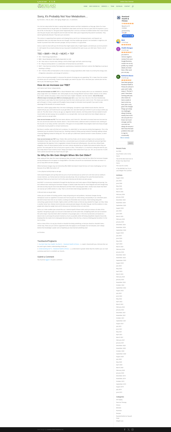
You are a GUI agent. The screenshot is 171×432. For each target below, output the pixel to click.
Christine (42, 20)
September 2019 (121, 384)
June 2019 (119, 392)
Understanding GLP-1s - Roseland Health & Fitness (54, 249)
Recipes (118, 413)
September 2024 (121, 230)
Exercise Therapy (121, 402)
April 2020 (119, 365)
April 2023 (119, 271)
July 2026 (119, 181)
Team (112, 6)
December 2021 (121, 312)
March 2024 (119, 246)
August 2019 (120, 387)
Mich (123, 40)
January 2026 (120, 197)
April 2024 (119, 244)
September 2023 (121, 260)
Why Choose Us (94, 6)
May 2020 (119, 362)
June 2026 (119, 183)
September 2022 (121, 288)
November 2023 (121, 257)
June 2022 (119, 296)
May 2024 (119, 241)
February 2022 (120, 307)
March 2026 (119, 191)
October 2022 (120, 285)
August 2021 (120, 323)
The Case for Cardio (122, 166)
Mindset (118, 408)
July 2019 (119, 389)
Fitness (118, 405)
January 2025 (120, 222)
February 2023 (120, 277)
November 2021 (121, 315)
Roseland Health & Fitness (125, 18)
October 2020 (120, 351)
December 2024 (121, 224)
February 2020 (120, 370)
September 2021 (121, 321)
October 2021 (120, 318)
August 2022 (120, 290)
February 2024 (120, 249)
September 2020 (121, 354)
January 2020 (120, 373)
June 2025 (119, 213)
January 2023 (120, 279)
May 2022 (119, 299)
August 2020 (120, 356)
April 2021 (119, 334)
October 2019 (120, 381)
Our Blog (119, 6)
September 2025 (121, 205)
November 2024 (121, 227)
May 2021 (119, 332)
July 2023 (119, 266)
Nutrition (119, 410)
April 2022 (119, 301)
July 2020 (119, 359)
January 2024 (120, 252)
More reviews (124, 138)
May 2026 (119, 186)
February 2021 (120, 340)
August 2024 (120, 233)
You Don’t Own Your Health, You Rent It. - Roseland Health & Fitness (59, 244)
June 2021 (119, 329)
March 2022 (119, 304)
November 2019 (121, 378)
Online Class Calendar (127, 1)
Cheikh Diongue (127, 48)
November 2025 (121, 202)
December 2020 (121, 345)
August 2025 (120, 208)
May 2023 (119, 268)
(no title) (118, 151)
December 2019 (121, 376)
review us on (127, 36)
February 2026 (120, 194)
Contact (127, 6)
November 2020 (121, 348)
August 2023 (120, 263)
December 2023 (121, 255)
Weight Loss (65, 20)
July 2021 (119, 326)
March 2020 (119, 367)
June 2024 (119, 238)
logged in (48, 260)
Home (85, 6)
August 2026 (120, 178)
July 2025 (119, 211)
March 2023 (119, 274)
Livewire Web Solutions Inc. (55, 429)
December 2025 (121, 200)
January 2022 (120, 310)
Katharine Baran (127, 76)
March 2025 (119, 216)
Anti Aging (58, 20)
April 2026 (119, 189)
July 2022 (119, 293)
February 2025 (120, 219)
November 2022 (121, 282)
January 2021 (120, 343)
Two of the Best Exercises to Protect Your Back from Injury (124, 161)
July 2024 (119, 235)
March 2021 (119, 337)
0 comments (73, 20)
